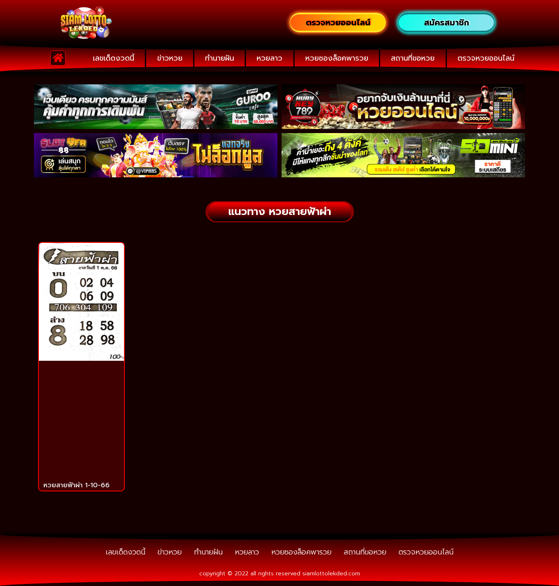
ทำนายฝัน (219, 58)
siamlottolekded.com (331, 573)
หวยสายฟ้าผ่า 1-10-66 (76, 485)
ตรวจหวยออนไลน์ (486, 58)
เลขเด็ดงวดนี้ (113, 58)
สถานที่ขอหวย (413, 58)
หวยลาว (269, 58)
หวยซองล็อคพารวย (336, 58)
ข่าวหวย (170, 58)
